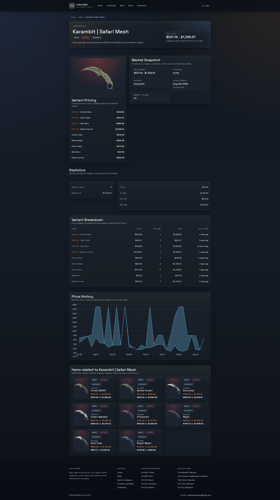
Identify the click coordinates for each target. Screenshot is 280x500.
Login (207, 6)
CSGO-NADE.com (76, 495)
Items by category (124, 480)
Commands (111, 6)
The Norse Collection (186, 480)
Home (100, 6)
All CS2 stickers (147, 487)
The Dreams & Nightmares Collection (192, 476)
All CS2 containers (149, 484)
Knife (80, 17)
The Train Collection (185, 484)
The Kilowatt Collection (187, 472)
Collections (141, 6)
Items (130, 6)
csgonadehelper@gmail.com (199, 495)
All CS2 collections (185, 487)
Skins (122, 6)
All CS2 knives (147, 480)
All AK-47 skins (147, 472)
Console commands (125, 484)
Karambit (139, 83)
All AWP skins (147, 476)
